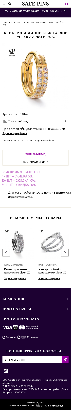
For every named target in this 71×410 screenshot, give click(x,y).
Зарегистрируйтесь (14, 133)
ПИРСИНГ (17, 22)
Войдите (53, 129)
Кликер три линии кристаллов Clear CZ (17, 270)
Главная (6, 22)
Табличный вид (35, 154)
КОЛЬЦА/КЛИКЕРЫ (13, 265)
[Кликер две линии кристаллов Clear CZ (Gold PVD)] (35, 76)
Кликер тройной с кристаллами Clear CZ (52, 270)
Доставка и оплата (35, 161)
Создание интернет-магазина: (21, 405)
